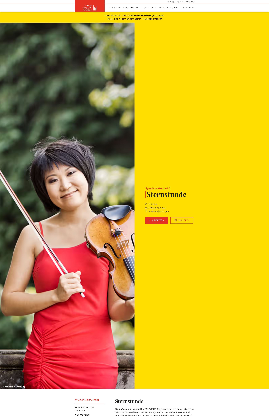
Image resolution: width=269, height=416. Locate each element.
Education (136, 8)
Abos (125, 8)
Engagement (187, 8)
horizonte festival (168, 8)
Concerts (115, 8)
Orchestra (150, 8)
